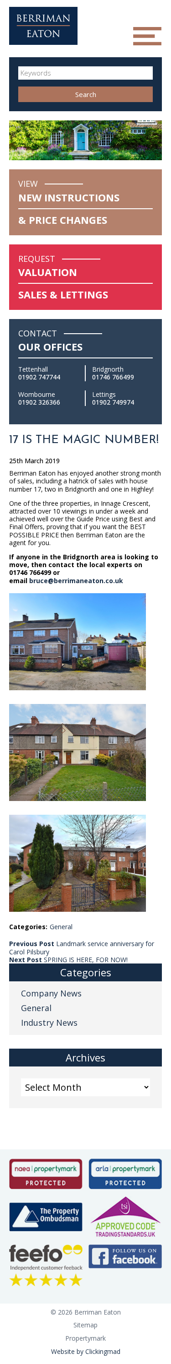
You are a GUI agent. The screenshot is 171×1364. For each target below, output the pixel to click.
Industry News (49, 1022)
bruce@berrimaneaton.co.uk (76, 580)
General (61, 926)
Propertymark (85, 1338)
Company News (51, 993)
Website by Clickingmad (85, 1351)
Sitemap (85, 1325)
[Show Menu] (147, 36)
